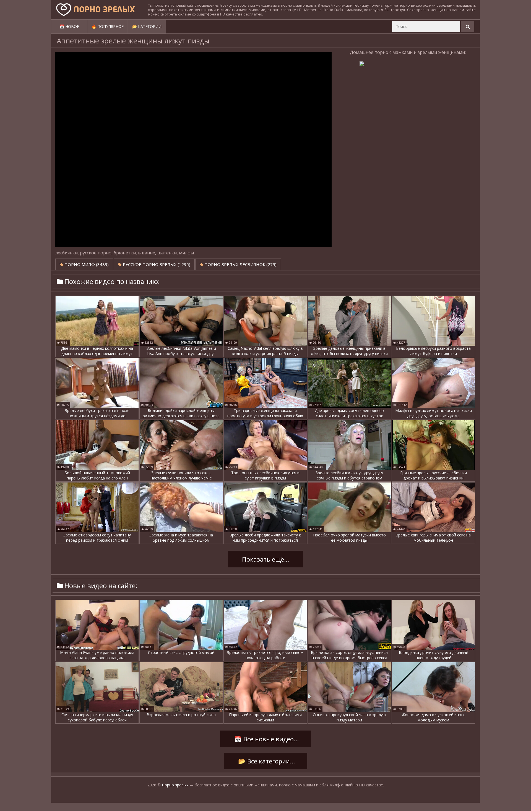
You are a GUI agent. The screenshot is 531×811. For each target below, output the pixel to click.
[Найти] (467, 26)
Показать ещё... (265, 559)
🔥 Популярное (108, 26)
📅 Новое (69, 26)
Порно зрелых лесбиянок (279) (240, 264)
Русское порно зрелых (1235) (156, 264)
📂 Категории (147, 26)
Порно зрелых (175, 784)
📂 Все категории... (265, 761)
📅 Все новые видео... (265, 739)
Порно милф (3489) (86, 264)
